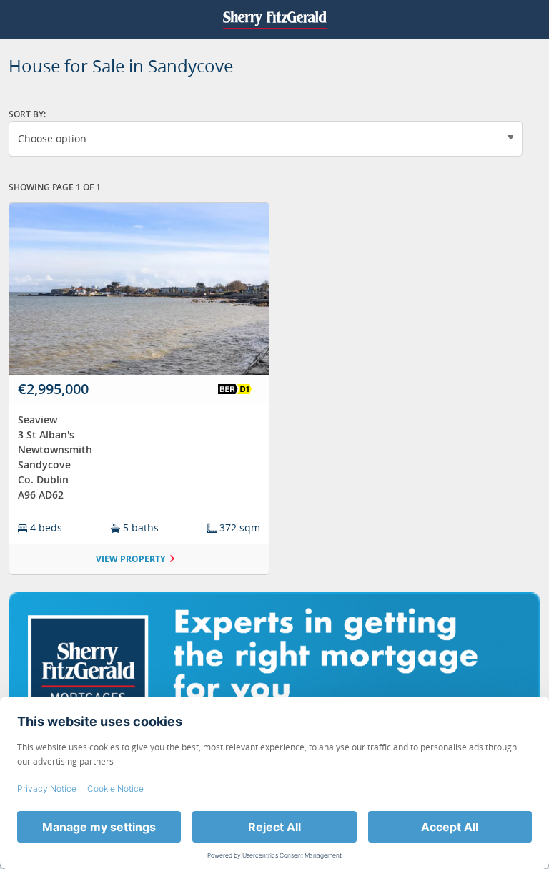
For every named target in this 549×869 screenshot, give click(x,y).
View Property (130, 559)
